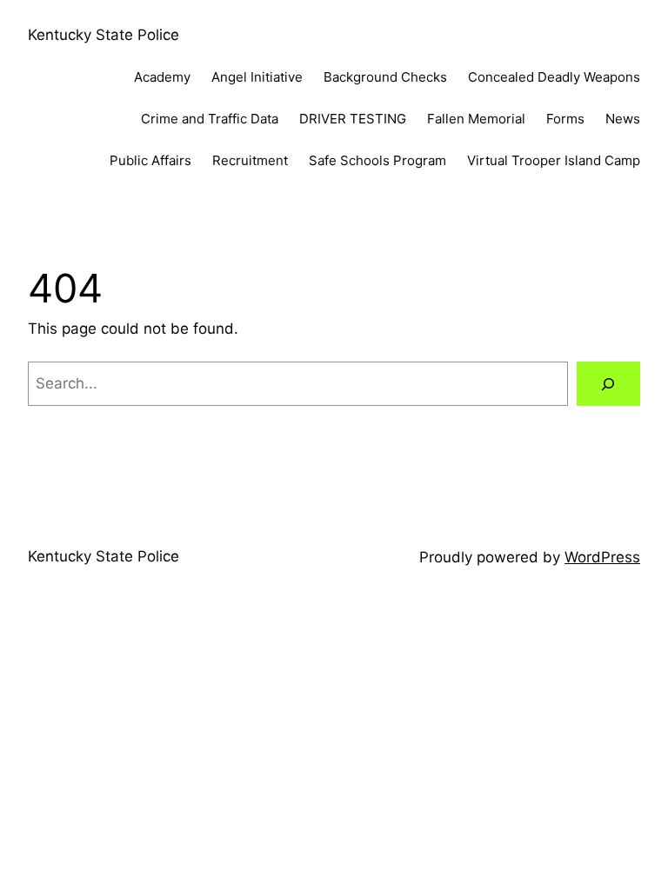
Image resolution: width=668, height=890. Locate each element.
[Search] (608, 384)
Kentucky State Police (103, 34)
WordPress (602, 557)
